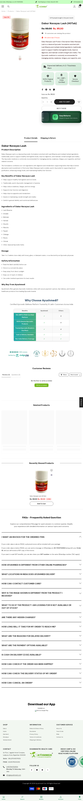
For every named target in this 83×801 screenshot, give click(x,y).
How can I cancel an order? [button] (17, 682)
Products (11, 11)
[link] (78, 101)
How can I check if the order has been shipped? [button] (27, 664)
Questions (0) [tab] (16, 374)
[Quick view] (51, 475)
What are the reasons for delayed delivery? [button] (26, 636)
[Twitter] (48, 770)
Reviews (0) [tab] (6, 374)
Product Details (30, 138)
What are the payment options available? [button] (24, 645)
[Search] (8, 6)
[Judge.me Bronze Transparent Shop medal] (53, 353)
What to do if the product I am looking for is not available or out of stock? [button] (36, 606)
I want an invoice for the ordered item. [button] (23, 537)
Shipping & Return (48, 138)
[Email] (50, 89)
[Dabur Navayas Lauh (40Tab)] (41, 481)
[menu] (3, 6)
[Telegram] (46, 89)
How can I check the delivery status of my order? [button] (29, 673)
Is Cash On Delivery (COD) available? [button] (21, 654)
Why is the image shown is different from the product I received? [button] (32, 594)
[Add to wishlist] (51, 470)
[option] (20, 33)
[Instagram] (37, 770)
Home (3, 11)
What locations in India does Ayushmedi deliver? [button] (28, 574)
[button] (41, 536)
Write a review (41, 385)
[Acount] (74, 6)
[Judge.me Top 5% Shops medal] (62, 353)
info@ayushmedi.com (13, 775)
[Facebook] (42, 89)
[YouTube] (42, 770)
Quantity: (45, 98)
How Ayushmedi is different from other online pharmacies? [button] (34, 565)
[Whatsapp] (54, 89)
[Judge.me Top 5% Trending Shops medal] (70, 353)
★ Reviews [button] (81, 402)
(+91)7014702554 (12, 767)
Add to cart (64, 102)
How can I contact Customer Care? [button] (21, 583)
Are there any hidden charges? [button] (19, 617)
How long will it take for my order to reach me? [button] (29, 626)
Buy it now (61, 108)
